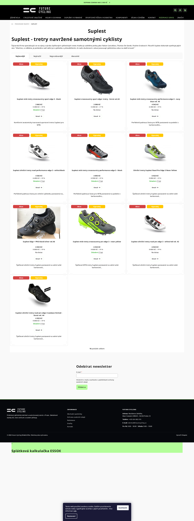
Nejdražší (37, 56)
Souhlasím (123, 508)
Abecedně (75, 56)
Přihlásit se (82, 387)
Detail (38, 116)
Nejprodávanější (56, 56)
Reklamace (71, 420)
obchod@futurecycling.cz (137, 423)
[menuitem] (15, 17)
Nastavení (71, 516)
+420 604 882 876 (135, 419)
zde (75, 511)
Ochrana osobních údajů (76, 417)
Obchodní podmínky (74, 414)
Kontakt (70, 427)
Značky (69, 423)
